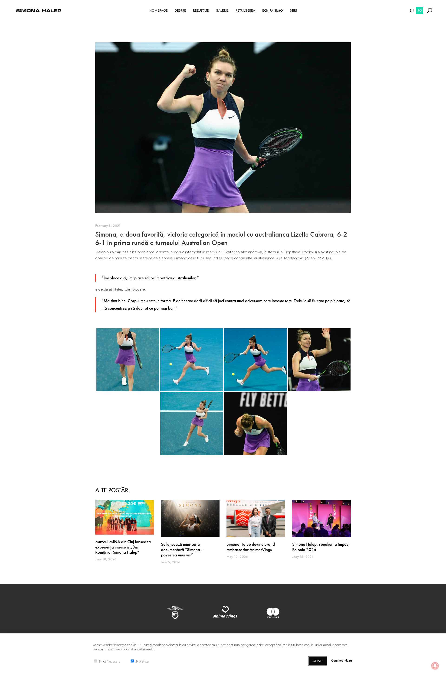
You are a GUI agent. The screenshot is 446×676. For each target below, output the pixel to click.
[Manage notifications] (435, 665)
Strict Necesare (109, 661)
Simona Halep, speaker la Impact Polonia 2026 (321, 546)
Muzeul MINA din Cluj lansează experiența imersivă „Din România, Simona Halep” (123, 547)
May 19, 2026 (237, 556)
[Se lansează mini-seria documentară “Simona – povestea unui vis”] (190, 518)
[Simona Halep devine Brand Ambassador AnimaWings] (255, 518)
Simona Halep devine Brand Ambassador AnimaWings (250, 546)
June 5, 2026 (170, 562)
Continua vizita (341, 660)
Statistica (142, 661)
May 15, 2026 (303, 556)
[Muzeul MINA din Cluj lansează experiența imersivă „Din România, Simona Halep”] (124, 517)
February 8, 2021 (108, 225)
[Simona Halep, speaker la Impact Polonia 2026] (321, 518)
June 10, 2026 (105, 559)
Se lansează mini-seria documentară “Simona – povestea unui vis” (182, 549)
